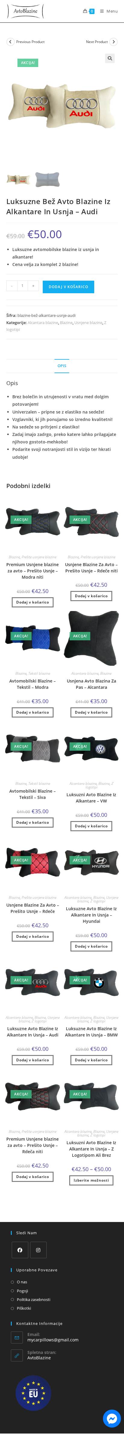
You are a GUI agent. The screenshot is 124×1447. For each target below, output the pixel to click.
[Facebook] (20, 1250)
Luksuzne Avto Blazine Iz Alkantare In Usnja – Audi (32, 1032)
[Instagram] (38, 1250)
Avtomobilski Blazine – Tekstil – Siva (32, 794)
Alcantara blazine (43, 322)
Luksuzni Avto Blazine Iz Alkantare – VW (91, 798)
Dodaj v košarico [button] (32, 602)
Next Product (97, 41)
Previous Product (30, 41)
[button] (110, 58)
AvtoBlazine (39, 1358)
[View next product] (113, 42)
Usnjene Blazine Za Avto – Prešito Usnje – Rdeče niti (91, 568)
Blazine (66, 322)
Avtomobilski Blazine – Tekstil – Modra (32, 684)
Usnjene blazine (88, 322)
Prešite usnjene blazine (39, 557)
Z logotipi (97, 901)
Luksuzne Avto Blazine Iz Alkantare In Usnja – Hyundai (91, 915)
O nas (22, 1282)
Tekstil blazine (39, 673)
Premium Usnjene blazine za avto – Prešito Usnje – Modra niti (32, 571)
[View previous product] (10, 42)
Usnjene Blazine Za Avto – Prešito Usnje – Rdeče (32, 908)
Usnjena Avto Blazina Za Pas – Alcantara (91, 684)
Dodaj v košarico (68, 286)
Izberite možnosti (91, 1180)
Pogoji (22, 1291)
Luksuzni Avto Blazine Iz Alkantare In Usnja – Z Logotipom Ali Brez (91, 1149)
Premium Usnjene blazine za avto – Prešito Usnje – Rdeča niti (32, 1145)
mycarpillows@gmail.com (53, 1340)
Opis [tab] (61, 365)
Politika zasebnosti (33, 1299)
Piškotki (24, 1308)
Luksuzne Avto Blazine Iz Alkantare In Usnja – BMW (91, 1032)
